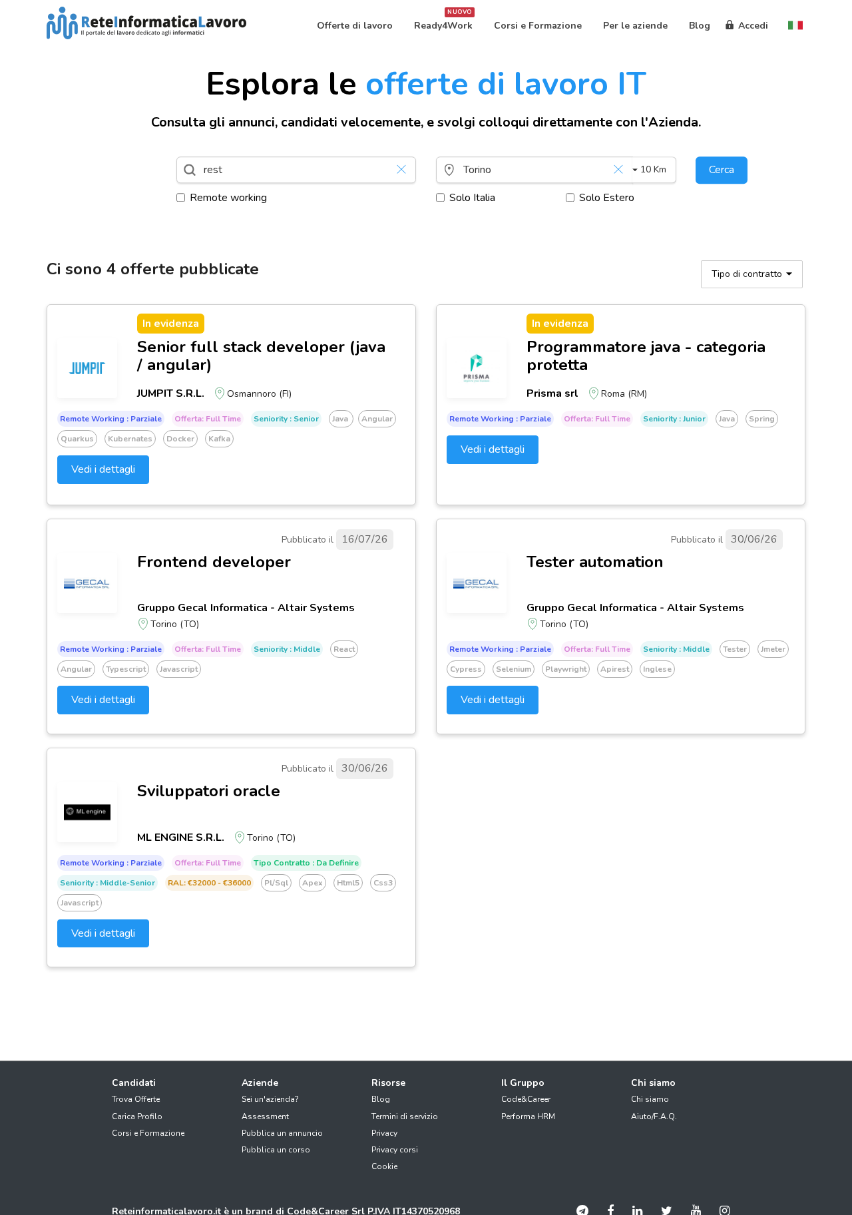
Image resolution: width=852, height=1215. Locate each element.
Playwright (565, 669)
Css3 (383, 882)
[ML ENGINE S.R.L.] (87, 812)
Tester (735, 649)
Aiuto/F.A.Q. (654, 1116)
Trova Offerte (136, 1099)
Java (341, 418)
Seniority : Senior (286, 418)
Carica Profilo (137, 1116)
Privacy (384, 1133)
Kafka (219, 438)
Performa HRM (528, 1116)
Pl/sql (276, 882)
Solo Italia (472, 197)
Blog (380, 1099)
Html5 (348, 882)
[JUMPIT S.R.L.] (87, 368)
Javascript (179, 669)
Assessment (265, 1116)
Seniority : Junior (674, 418)
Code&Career (525, 1099)
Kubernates (130, 438)
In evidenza (170, 323)
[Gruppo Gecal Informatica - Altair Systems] (87, 583)
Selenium (513, 669)
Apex (312, 882)
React (344, 649)
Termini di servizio (404, 1116)
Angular (377, 418)
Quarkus (77, 438)
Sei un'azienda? (270, 1099)
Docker (180, 438)
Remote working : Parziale (111, 418)
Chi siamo (650, 1099)
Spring (762, 418)
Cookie (384, 1166)
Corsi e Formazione (148, 1133)
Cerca (721, 169)
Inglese (657, 669)
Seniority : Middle (287, 649)
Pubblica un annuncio (282, 1133)
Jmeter (773, 649)
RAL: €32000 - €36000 (209, 882)
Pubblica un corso (276, 1149)
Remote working (228, 197)
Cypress (466, 669)
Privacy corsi (394, 1149)
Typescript (126, 669)
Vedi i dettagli (103, 469)
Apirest (614, 669)
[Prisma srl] (476, 368)
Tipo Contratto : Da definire (306, 862)
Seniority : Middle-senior (107, 882)
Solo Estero (606, 197)
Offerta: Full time (207, 418)
